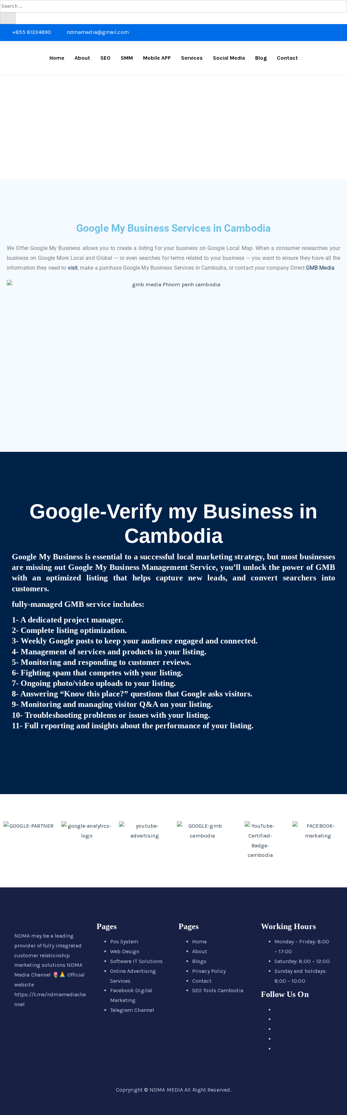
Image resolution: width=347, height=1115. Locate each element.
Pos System (124, 941)
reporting (57, 725)
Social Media (229, 58)
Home (56, 58)
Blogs (199, 961)
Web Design (125, 951)
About (82, 58)
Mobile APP (157, 58)
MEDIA (175, 1090)
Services (192, 58)
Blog (261, 58)
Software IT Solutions (136, 961)
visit (73, 268)
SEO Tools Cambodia (217, 990)
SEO (105, 58)
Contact (287, 58)
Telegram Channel (132, 1010)
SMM (127, 58)
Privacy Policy (209, 971)
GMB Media (320, 268)
